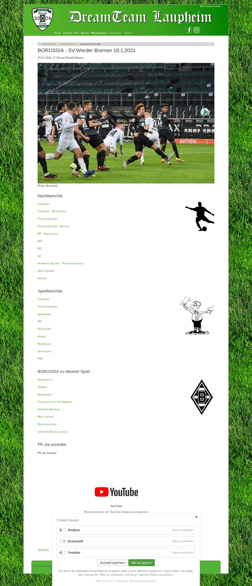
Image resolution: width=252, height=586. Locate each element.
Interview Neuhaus (49, 409)
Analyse (74, 530)
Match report (46, 416)
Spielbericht (45, 379)
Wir (76, 32)
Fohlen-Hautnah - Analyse (53, 226)
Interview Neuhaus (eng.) (53, 431)
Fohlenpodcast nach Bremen (55, 401)
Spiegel (42, 278)
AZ (39, 255)
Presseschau (99, 32)
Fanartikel (115, 32)
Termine (67, 32)
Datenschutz (51, 566)
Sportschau (45, 351)
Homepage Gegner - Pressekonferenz (60, 263)
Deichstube (44, 328)
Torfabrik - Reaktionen (52, 211)
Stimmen (42, 387)
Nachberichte (67, 44)
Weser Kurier (46, 270)
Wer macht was (105, 581)
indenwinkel (44, 314)
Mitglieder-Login (210, 6)
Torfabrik (43, 203)
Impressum (39, 566)
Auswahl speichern (112, 562)
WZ (40, 248)
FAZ (40, 358)
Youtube (74, 552)
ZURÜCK (43, 550)
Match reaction (47, 424)
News (57, 32)
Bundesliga (44, 343)
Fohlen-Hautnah (47, 218)
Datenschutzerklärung (143, 581)
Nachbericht (45, 394)
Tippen (128, 32)
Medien (85, 32)
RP (39, 321)
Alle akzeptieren (141, 562)
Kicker (41, 336)
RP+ (40, 241)
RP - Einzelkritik (48, 233)
